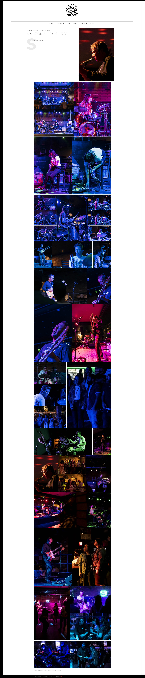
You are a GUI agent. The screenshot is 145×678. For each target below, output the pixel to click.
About (92, 23)
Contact (83, 23)
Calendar (60, 23)
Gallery (41, 30)
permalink (58, 670)
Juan (28, 30)
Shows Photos (47, 30)
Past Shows (72, 23)
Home (51, 23)
